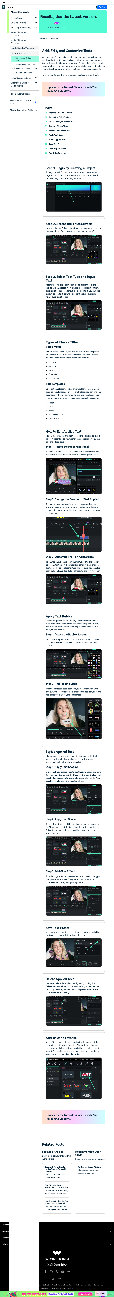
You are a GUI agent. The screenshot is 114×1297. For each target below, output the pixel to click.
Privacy (28, 1285)
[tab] (24, 18)
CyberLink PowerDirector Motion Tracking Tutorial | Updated (55, 1169)
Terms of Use (37, 1285)
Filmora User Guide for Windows (45, 38)
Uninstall (101, 1285)
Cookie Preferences (80, 1285)
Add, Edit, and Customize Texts (24, 59)
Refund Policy (92, 1285)
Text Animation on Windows (25, 64)
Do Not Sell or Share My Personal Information (57, 1285)
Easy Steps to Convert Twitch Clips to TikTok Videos (56, 1186)
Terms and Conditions (18, 1285)
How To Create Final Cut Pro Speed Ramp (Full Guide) (56, 1202)
